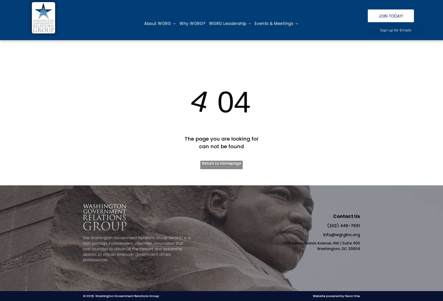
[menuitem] (160, 24)
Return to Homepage (221, 163)
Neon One (352, 296)
